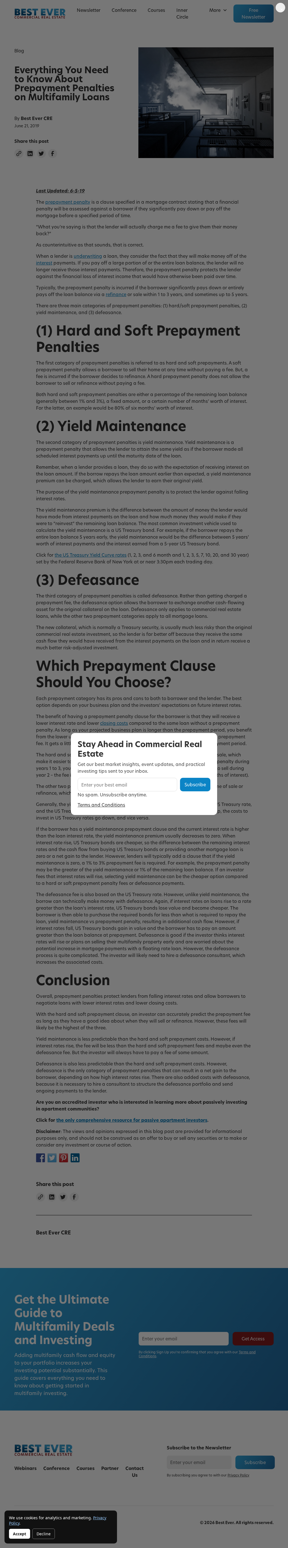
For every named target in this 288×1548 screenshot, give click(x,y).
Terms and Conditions (101, 805)
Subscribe (195, 784)
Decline (44, 1533)
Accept (19, 1533)
